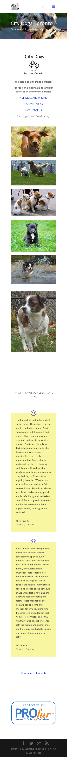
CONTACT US (34, 110)
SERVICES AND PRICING (34, 97)
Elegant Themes (34, 748)
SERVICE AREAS (34, 103)
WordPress (35, 752)
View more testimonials (33, 673)
